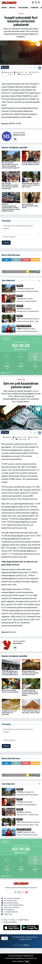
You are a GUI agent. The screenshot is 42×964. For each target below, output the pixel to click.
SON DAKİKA (23, 8)
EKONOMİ (21, 379)
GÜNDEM (34, 8)
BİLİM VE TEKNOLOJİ (23, 325)
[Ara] (36, 2)
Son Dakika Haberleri (11, 912)
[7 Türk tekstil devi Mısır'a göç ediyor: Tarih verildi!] (31, 704)
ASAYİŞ (21, 14)
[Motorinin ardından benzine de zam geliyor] (11, 683)
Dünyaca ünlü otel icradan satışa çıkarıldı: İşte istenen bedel (30, 673)
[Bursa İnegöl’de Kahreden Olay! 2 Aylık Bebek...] (31, 197)
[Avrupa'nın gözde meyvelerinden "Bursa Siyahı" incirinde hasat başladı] (31, 683)
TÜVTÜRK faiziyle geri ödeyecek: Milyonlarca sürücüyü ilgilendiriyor (10, 673)
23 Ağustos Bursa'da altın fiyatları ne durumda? (9, 712)
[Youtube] (26, 892)
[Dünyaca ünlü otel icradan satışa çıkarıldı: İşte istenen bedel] (31, 664)
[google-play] (30, 928)
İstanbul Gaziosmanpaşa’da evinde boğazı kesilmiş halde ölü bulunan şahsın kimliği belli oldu (11, 208)
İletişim (13, 920)
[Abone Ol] (39, 68)
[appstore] (12, 928)
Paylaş (6, 67)
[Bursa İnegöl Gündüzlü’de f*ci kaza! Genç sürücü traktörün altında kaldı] (11, 177)
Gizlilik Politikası (23, 920)
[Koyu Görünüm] (33, 2)
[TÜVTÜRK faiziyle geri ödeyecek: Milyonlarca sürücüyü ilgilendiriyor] (11, 664)
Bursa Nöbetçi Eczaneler (12, 898)
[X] (19, 892)
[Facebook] (15, 892)
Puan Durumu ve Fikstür (11, 907)
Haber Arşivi (8, 914)
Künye (5, 920)
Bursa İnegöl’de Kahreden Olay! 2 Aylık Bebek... (30, 206)
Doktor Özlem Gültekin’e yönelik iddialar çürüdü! (26, 300)
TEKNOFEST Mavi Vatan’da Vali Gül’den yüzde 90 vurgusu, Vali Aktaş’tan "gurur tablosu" (28, 330)
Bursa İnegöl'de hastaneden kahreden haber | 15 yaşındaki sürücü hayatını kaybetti (27, 290)
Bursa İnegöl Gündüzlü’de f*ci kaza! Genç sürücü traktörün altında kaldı (27, 310)
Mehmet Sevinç (8, 72)
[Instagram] (23, 892)
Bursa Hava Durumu (10, 900)
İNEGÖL (12, 8)
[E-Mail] (15, 139)
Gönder (6, 242)
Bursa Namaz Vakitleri (11, 903)
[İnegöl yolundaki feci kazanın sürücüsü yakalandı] (21, 52)
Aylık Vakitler (7, 373)
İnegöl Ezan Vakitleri (10, 922)
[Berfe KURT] (7, 645)
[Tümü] (39, 280)
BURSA (4, 8)
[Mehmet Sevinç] (7, 136)
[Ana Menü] (39, 2)
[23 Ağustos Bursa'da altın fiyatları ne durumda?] (11, 704)
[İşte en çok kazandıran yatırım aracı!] (21, 417)
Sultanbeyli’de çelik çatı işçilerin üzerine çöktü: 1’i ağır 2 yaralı (31, 185)
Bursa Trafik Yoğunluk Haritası (14, 905)
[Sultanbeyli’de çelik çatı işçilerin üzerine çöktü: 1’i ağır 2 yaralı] (31, 177)
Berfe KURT (8, 437)
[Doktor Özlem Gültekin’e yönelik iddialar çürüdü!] (31, 156)
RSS (5, 938)
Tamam (27, 961)
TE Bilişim (26, 945)
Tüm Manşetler (9, 909)
